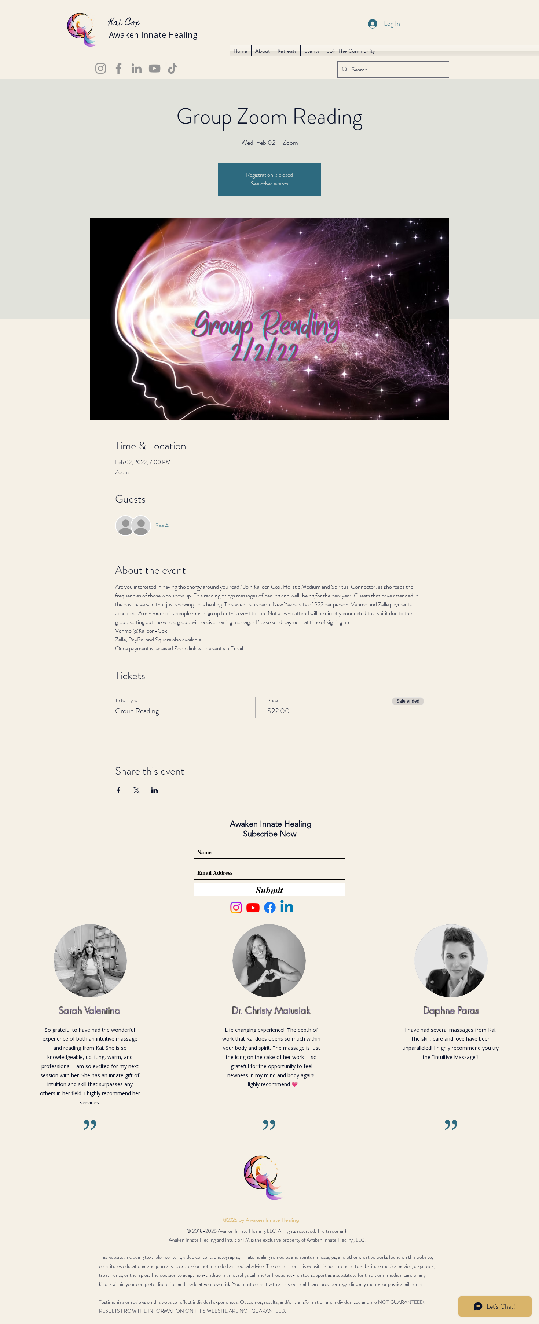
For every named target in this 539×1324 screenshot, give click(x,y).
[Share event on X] (136, 790)
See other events (269, 183)
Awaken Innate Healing (153, 34)
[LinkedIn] (136, 68)
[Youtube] (253, 907)
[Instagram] (101, 68)
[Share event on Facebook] (118, 790)
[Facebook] (118, 68)
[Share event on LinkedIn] (154, 790)
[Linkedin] (286, 907)
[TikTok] (172, 68)
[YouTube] (154, 68)
